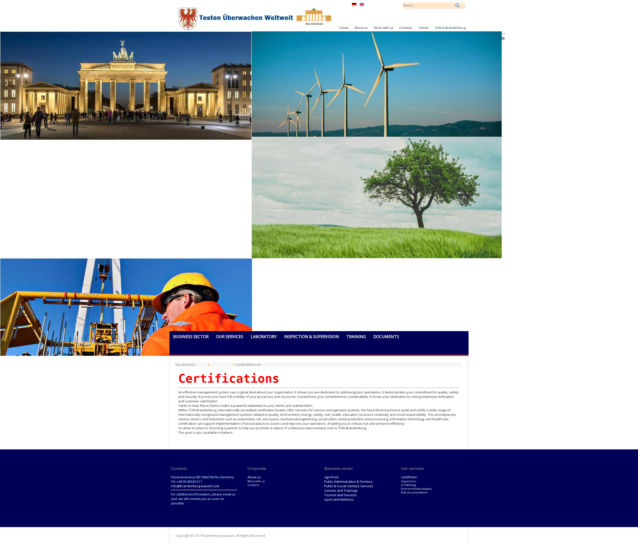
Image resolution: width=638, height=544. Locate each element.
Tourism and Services (340, 495)
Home (343, 27)
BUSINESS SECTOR (191, 336)
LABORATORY (264, 336)
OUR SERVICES (229, 336)
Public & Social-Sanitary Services (348, 486)
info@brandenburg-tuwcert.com (195, 486)
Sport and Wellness (339, 499)
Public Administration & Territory (348, 481)
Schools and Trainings (341, 490)
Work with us (383, 27)
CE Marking (408, 485)
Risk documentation (414, 492)
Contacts (405, 27)
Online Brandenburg (450, 27)
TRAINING (356, 336)
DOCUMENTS (386, 336)
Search (457, 5)
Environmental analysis (416, 488)
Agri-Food (331, 477)
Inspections (408, 481)
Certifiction (409, 477)
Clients (423, 27)
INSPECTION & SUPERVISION (311, 336)
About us (361, 27)
